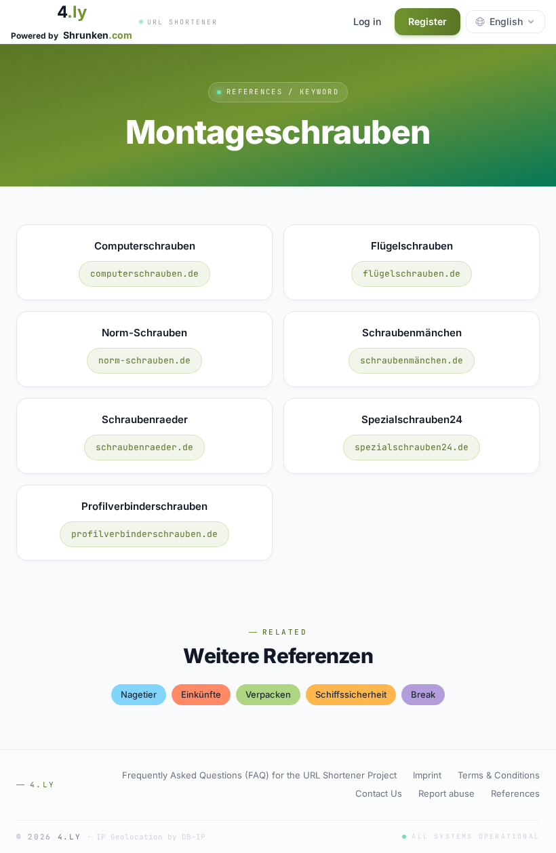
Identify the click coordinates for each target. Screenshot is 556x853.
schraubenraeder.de (144, 447)
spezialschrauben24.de (412, 447)
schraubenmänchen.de (411, 360)
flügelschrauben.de (411, 273)
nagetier (139, 694)
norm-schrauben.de (144, 360)
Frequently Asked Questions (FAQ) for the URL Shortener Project (259, 775)
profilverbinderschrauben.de (144, 534)
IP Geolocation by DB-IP (150, 836)
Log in (367, 21)
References (515, 793)
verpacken (268, 694)
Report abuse (446, 793)
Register (427, 21)
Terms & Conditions (499, 775)
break (423, 694)
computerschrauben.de (144, 273)
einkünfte (201, 694)
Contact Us (378, 793)
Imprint (427, 775)
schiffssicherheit (350, 694)
